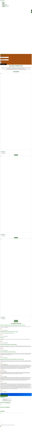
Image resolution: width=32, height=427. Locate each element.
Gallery (3, 5)
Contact (3, 6)
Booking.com (6, 330)
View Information (4, 395)
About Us (3, 2)
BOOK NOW (3, 64)
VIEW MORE (16, 321)
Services (3, 3)
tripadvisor (5, 371)
